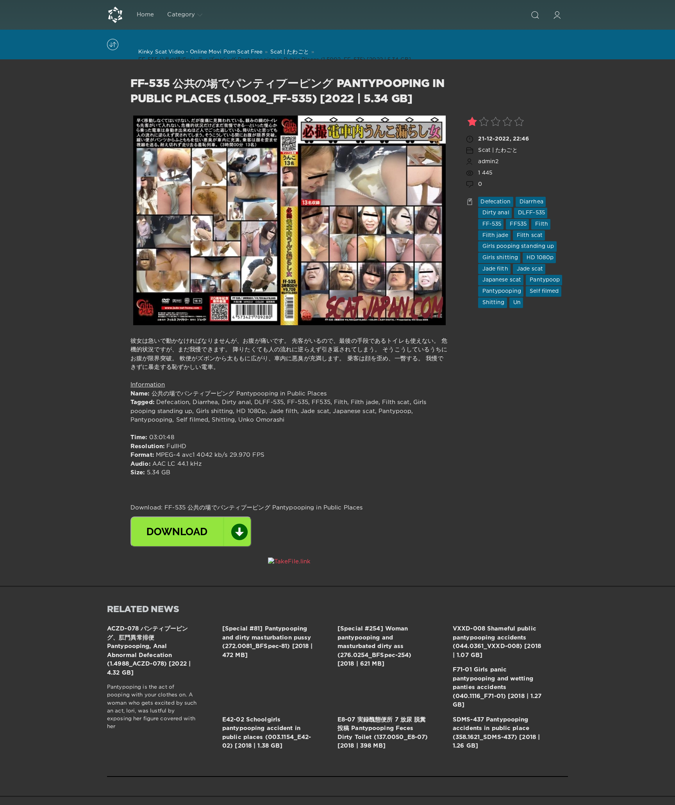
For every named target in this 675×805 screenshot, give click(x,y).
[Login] (557, 15)
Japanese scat (500, 280)
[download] (191, 531)
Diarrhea (530, 201)
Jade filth (494, 269)
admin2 (488, 161)
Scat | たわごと (497, 150)
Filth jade (494, 235)
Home (145, 14)
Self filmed (543, 291)
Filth (541, 224)
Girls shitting (499, 257)
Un (516, 302)
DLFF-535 (530, 212)
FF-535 (490, 224)
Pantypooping (500, 291)
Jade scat (529, 269)
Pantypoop (544, 280)
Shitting (492, 302)
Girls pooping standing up (517, 246)
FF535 (517, 224)
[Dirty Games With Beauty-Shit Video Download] (115, 15)
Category (181, 14)
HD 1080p (539, 257)
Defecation (495, 201)
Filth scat (529, 235)
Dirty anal (494, 212)
